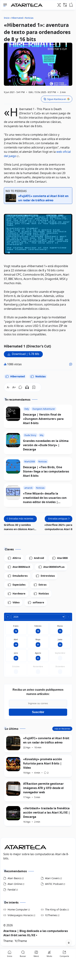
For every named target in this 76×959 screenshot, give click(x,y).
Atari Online (15, 884)
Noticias (40, 376)
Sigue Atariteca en (56, 99)
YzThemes (51, 915)
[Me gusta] (70, 364)
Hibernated (17, 376)
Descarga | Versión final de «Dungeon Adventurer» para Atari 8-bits (43, 419)
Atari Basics (14, 878)
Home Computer (18, 909)
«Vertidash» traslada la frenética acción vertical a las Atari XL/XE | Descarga (46, 812)
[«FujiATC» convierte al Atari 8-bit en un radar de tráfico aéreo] (13, 743)
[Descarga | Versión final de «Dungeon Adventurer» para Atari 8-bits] (13, 414)
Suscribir (38, 712)
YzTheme (21, 941)
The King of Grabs (56, 909)
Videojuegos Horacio (20, 915)
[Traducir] (65, 4)
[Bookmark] (34, 387)
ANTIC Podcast (54, 884)
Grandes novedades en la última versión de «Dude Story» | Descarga (46, 445)
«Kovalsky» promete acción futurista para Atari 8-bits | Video (42, 763)
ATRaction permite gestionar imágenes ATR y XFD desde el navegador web (43, 788)
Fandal (12, 889)
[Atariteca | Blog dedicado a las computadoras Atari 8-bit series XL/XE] (27, 4)
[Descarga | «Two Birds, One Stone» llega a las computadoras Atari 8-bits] (13, 466)
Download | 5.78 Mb (25, 354)
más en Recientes (62, 728)
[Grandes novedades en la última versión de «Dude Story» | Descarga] (13, 440)
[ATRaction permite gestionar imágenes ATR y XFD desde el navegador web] (13, 789)
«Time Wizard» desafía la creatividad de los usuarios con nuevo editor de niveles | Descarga (45, 498)
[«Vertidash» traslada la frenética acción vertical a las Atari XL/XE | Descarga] (13, 813)
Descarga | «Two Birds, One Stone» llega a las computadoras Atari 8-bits (46, 471)
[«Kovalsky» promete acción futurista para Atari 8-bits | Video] (13, 764)
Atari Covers (52, 878)
